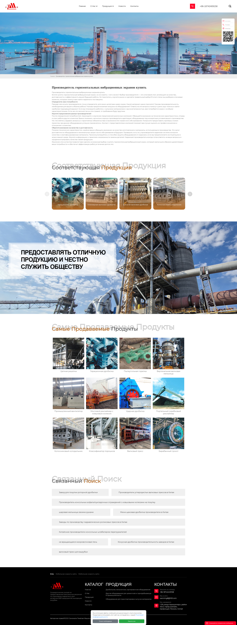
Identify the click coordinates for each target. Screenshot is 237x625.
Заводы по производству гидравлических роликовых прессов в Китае (93, 522)
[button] (190, 194)
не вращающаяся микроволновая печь (78, 542)
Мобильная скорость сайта (66, 574)
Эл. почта (227, 21)
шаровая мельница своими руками (76, 512)
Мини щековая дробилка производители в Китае (144, 512)
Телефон (227, 25)
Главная (52, 76)
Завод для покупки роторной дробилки (78, 492)
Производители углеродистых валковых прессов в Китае (146, 492)
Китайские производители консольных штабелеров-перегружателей (93, 532)
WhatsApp (227, 28)
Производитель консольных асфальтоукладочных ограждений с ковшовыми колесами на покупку (107, 502)
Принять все (131, 621)
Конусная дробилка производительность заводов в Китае (146, 542)
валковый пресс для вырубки (73, 552)
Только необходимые (105, 621)
